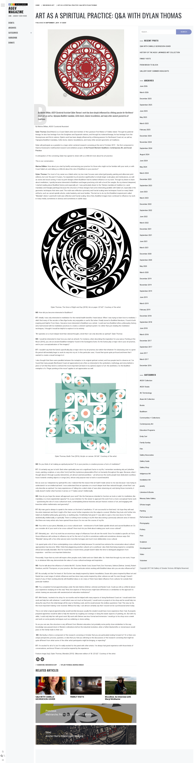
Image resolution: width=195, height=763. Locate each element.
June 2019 (143, 297)
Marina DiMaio (78, 665)
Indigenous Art (51, 665)
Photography (144, 523)
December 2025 (145, 99)
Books (142, 405)
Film (141, 449)
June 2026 (143, 86)
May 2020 (143, 266)
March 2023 (144, 198)
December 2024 (145, 136)
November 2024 (146, 142)
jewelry (142, 486)
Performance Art (146, 517)
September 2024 (146, 148)
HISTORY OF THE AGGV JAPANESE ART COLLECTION (160, 52)
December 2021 (145, 229)
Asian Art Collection (147, 399)
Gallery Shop (144, 467)
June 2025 (143, 111)
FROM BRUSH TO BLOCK (149, 65)
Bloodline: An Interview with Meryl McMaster (118, 698)
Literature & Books (147, 492)
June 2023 (143, 192)
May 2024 (143, 167)
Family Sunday (145, 443)
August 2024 (144, 154)
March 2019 (144, 303)
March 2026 (144, 92)
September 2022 (146, 210)
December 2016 (145, 366)
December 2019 (145, 279)
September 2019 (146, 291)
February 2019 (145, 310)
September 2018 (146, 322)
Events (11, 22)
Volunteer (143, 561)
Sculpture (143, 542)
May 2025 (143, 117)
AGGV (64, 23)
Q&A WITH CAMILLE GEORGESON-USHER (45, 698)
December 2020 (145, 254)
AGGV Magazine (16, 10)
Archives (12, 27)
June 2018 (143, 328)
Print (141, 536)
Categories (13, 32)
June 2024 (143, 161)
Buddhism (41, 665)
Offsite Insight (145, 505)
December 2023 (145, 179)
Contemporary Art (146, 424)
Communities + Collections (150, 418)
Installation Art (145, 480)
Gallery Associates (147, 455)
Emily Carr (143, 436)
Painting (143, 511)
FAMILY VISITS (77, 697)
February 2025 (145, 130)
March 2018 (144, 334)
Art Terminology (146, 393)
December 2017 (145, 341)
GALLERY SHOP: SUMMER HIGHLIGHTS (154, 71)
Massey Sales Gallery (148, 498)
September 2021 (146, 235)
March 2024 (144, 173)
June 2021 (143, 241)
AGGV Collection (146, 381)
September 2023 (146, 186)
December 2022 (145, 204)
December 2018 (145, 316)
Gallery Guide (144, 461)
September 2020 (146, 260)
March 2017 (144, 359)
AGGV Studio (145, 387)
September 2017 (146, 347)
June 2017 (143, 353)
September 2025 (146, 105)
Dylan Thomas (41, 132)
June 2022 (143, 217)
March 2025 (144, 123)
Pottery (142, 529)
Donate (11, 42)
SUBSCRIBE (12, 37)
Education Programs (147, 430)
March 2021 (144, 248)
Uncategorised (145, 548)
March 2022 (144, 223)
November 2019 (146, 285)
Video (142, 554)
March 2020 (144, 272)
